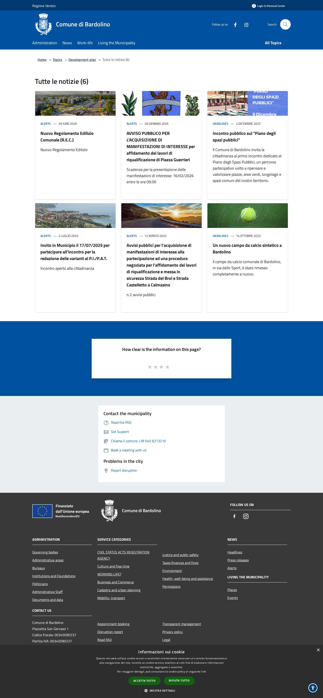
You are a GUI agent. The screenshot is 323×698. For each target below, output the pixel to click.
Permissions (171, 586)
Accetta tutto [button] (144, 681)
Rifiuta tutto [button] (179, 680)
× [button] (318, 650)
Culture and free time (113, 566)
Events (232, 597)
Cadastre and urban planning (118, 590)
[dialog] (161, 671)
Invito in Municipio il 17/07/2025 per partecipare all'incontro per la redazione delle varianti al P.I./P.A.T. (75, 252)
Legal (166, 639)
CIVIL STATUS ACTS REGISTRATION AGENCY (123, 555)
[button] (161, 690)
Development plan (82, 59)
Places (232, 589)
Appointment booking (113, 624)
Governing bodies (45, 552)
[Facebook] (233, 24)
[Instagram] (244, 24)
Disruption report (110, 631)
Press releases (238, 560)
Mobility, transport (111, 598)
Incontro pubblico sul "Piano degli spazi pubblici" (244, 136)
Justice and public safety (180, 554)
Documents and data (47, 599)
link (203, 671)
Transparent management (181, 624)
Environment (172, 570)
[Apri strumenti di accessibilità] (313, 688)
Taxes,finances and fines (180, 562)
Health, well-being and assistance (187, 578)
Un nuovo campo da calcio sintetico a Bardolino (247, 248)
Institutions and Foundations (53, 576)
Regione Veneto (44, 5)
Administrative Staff (47, 591)
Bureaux (38, 568)
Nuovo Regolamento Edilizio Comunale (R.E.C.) (67, 136)
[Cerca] (285, 24)
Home (42, 59)
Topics (57, 59)
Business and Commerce (115, 582)
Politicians (40, 583)
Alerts (45, 123)
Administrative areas (48, 560)
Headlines (220, 123)
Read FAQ (104, 639)
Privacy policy (172, 631)
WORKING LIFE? (109, 574)
